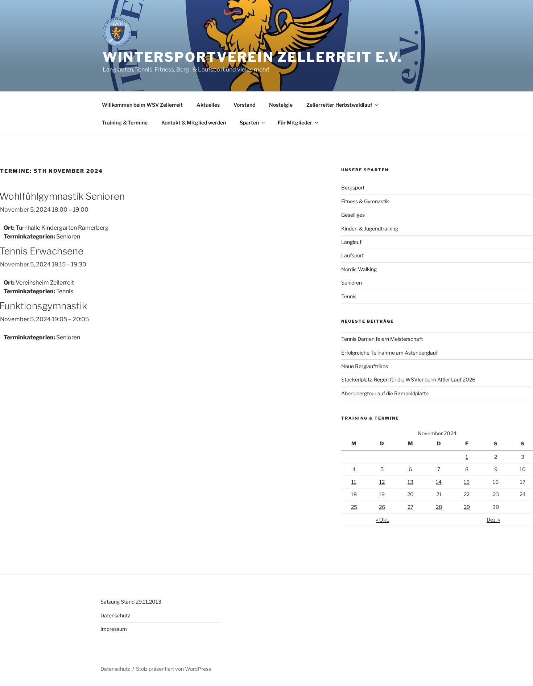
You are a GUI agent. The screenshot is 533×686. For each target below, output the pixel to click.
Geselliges (353, 215)
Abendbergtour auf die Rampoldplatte (385, 393)
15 (467, 482)
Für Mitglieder (295, 122)
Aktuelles (208, 105)
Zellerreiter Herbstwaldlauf (339, 105)
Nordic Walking (359, 269)
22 (467, 494)
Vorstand (244, 105)
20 (410, 494)
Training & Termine (125, 122)
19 (382, 494)
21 (439, 494)
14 (439, 482)
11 (353, 482)
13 (410, 482)
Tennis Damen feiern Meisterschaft (382, 339)
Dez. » (493, 519)
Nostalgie (281, 105)
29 (467, 507)
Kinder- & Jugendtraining (369, 228)
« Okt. (382, 519)
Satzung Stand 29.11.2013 (130, 602)
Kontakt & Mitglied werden (193, 122)
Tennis (64, 291)
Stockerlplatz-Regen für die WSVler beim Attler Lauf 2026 (408, 379)
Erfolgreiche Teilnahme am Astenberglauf (389, 353)
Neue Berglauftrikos (364, 366)
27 (410, 507)
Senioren (68, 236)
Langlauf (351, 242)
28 (439, 507)
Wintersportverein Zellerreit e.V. (252, 57)
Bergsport (352, 187)
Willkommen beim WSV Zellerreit (142, 105)
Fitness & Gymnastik (365, 201)
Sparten (249, 122)
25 (354, 507)
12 (382, 482)
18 (354, 494)
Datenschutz (115, 615)
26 (382, 507)
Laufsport (352, 255)
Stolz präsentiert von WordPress (173, 669)
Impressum (113, 629)
